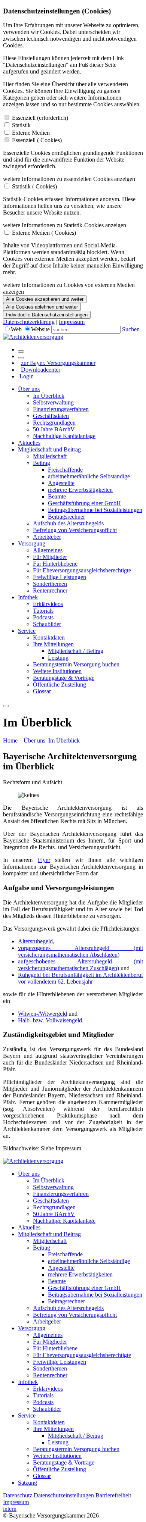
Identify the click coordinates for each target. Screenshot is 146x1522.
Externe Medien (31, 132)
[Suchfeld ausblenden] (21, 358)
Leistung (58, 657)
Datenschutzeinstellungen (64, 1495)
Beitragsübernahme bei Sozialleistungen (95, 510)
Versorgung (31, 543)
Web (16, 329)
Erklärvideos (48, 604)
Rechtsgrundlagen (54, 422)
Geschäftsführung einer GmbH (84, 503)
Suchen (131, 329)
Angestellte (61, 483)
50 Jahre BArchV (54, 429)
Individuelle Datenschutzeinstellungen (47, 315)
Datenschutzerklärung (29, 322)
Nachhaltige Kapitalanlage (64, 436)
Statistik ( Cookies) (34, 186)
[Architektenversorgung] (33, 337)
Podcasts (43, 617)
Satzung (27, 1482)
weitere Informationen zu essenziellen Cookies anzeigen (69, 179)
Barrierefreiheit (113, 1495)
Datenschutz (17, 1495)
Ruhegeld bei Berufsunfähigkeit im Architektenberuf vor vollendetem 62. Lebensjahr (80, 978)
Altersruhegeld (35, 941)
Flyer (44, 860)
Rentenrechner (50, 590)
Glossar (42, 691)
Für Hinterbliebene (55, 563)
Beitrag (41, 463)
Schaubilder (47, 624)
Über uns (29, 389)
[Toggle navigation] (6, 706)
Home (11, 740)
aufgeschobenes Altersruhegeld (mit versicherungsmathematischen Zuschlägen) (80, 964)
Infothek (28, 597)
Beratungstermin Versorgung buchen (76, 664)
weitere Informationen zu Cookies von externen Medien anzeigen (69, 288)
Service (27, 631)
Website (40, 329)
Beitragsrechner (66, 516)
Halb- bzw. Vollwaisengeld (50, 1020)
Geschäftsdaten (51, 416)
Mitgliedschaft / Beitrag (75, 651)
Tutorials (43, 610)
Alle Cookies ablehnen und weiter (42, 307)
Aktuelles (29, 443)
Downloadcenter (40, 369)
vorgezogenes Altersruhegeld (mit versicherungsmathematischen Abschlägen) (80, 951)
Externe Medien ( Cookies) (44, 232)
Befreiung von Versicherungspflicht (75, 530)
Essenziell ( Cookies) (37, 140)
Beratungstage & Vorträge (63, 678)
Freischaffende (65, 469)
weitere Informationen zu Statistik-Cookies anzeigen (64, 225)
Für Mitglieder (50, 557)
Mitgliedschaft (50, 456)
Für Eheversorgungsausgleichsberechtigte (82, 570)
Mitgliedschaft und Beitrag (49, 449)
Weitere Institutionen (57, 671)
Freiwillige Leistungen (59, 577)
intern (9, 1509)
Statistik (21, 125)
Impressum (72, 322)
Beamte (57, 496)
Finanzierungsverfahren (61, 409)
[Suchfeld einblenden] (21, 351)
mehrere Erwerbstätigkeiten (80, 490)
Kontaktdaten (49, 637)
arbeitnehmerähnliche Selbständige (89, 476)
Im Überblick (48, 396)
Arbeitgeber (47, 537)
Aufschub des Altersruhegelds (68, 523)
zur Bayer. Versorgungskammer (58, 363)
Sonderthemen (50, 584)
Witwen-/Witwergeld (42, 1013)
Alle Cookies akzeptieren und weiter (44, 299)
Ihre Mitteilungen (53, 644)
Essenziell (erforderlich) (40, 118)
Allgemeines (48, 550)
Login (26, 376)
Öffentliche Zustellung (59, 684)
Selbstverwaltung (53, 402)
